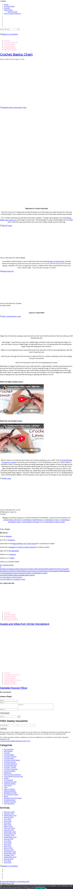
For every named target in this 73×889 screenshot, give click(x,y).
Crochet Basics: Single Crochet (54, 522)
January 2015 (9, 814)
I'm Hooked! (8, 780)
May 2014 (7, 823)
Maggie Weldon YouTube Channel (24, 544)
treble (10, 575)
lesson (47, 571)
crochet (29, 569)
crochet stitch (37, 569)
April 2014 (7, 824)
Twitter (12, 558)
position (23, 573)
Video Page (8, 10)
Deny (43, 888)
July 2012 (7, 861)
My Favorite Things (11, 620)
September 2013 (10, 837)
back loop (6, 569)
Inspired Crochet (10, 782)
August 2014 (8, 817)
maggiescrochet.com (13, 573)
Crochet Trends (10, 676)
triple (14, 575)
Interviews (8, 785)
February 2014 (9, 828)
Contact (7, 8)
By (7, 565)
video (23, 575)
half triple (15, 571)
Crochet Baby (9, 755)
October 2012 (9, 855)
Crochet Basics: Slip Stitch (30, 522)
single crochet (31, 573)
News (6, 796)
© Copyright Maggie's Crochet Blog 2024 (14, 882)
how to (35, 571)
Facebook (11, 540)
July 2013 (7, 841)
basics (12, 569)
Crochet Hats (9, 758)
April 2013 (7, 846)
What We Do (12, 12)
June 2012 (8, 862)
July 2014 (7, 819)
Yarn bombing (9, 803)
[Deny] (46, 888)
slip (37, 573)
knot (39, 571)
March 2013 (8, 848)
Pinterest (12, 554)
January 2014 (9, 830)
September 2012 (10, 857)
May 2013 (7, 844)
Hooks (6, 778)
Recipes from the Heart (13, 798)
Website (9, 536)
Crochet (7, 40)
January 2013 (9, 850)
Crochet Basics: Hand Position (31, 520)
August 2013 (8, 839)
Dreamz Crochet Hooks (56, 261)
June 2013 (8, 843)
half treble (8, 571)
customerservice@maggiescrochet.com (15, 741)
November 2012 (10, 853)
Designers (7, 773)
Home (6, 4)
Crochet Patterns (10, 764)
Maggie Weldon (10, 48)
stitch (6, 575)
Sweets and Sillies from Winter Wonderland (24, 624)
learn (43, 571)
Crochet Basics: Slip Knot (12, 520)
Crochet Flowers (10, 756)
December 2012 (10, 852)
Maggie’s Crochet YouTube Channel (22, 547)
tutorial (18, 575)
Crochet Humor (10, 614)
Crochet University (11, 42)
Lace (5, 787)
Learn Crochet (9, 46)
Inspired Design (10, 784)
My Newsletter (14, 551)
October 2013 (9, 835)
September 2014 (10, 815)
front (56, 569)
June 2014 (8, 821)
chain (16, 569)
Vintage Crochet (10, 802)
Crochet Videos (9, 44)
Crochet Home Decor (12, 675)
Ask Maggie (8, 751)
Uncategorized (9, 800)
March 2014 (8, 826)
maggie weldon (58, 571)
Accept (38, 888)
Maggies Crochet (10, 50)
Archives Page (9, 6)
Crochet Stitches (10, 765)
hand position (28, 571)
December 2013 (10, 832)
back (1, 569)
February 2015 (9, 812)
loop (51, 571)
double (44, 569)
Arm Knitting (8, 749)
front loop (62, 569)
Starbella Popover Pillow (13, 688)
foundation (51, 569)
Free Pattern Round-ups (13, 776)
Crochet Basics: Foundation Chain (12, 579)
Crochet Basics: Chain (16, 54)
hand (21, 571)
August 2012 (8, 859)
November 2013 (10, 834)
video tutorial (30, 575)
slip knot (42, 573)
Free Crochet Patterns (12, 13)
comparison (22, 569)
